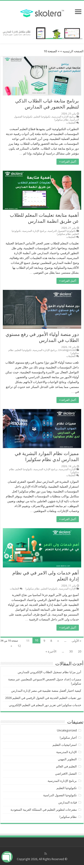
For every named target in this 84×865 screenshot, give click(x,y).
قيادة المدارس (67, 802)
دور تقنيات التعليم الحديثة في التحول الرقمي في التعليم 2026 (43, 698)
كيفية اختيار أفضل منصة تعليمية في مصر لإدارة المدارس (46, 690)
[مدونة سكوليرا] (42, 12)
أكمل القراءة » (67, 161)
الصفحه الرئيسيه (73, 51)
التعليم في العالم (66, 766)
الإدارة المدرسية (67, 469)
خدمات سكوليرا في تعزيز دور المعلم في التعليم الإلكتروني (45, 705)
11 (27, 640)
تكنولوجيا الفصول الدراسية (62, 231)
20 (79, 651)
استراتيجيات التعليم (64, 745)
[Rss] (45, 853)
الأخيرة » (51, 651)
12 (19, 646)
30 (71, 651)
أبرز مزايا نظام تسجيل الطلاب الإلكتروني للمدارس (49, 672)
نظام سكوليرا (61, 119)
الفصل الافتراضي (66, 773)
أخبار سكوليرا (68, 737)
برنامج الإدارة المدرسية (64, 116)
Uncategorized (67, 350)
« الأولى (76, 640)
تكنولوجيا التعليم (42, 116)
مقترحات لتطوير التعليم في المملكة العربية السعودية (43, 809)
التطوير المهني (67, 759)
